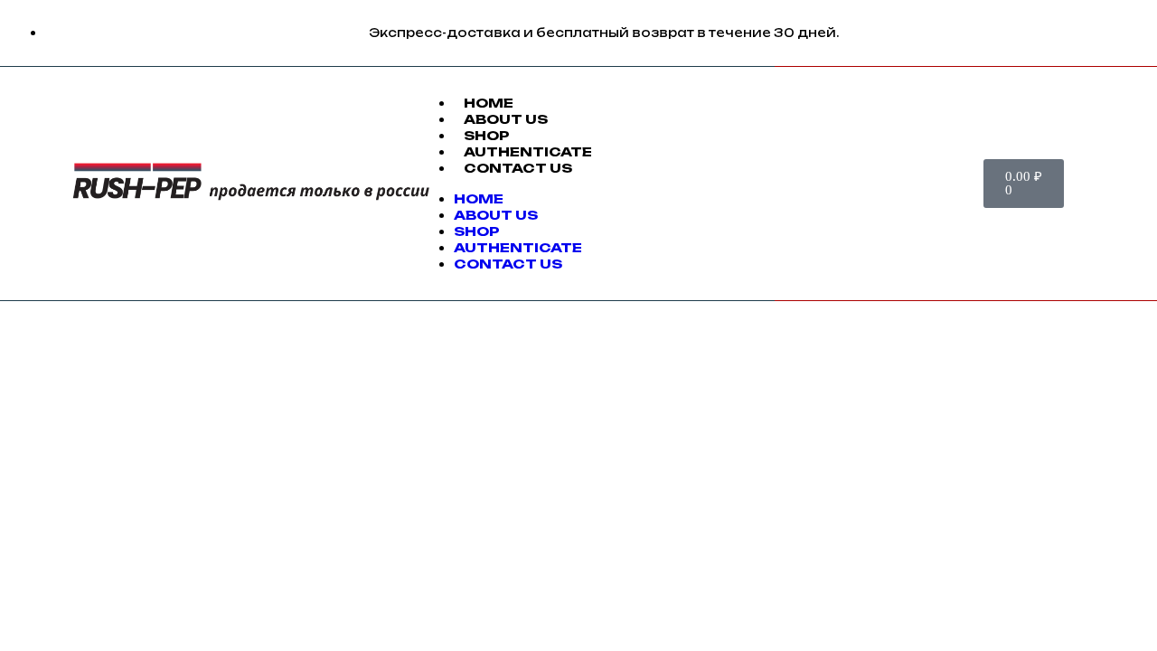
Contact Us (518, 167)
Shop (487, 135)
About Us (506, 119)
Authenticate (528, 151)
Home (488, 102)
